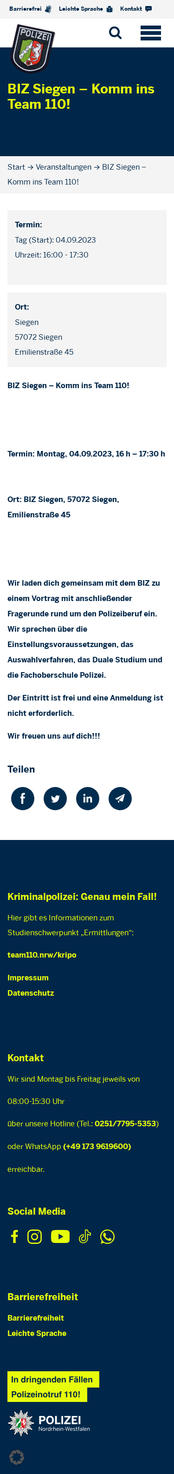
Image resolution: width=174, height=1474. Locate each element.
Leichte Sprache (81, 9)
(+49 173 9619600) (97, 1147)
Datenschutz (30, 993)
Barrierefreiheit (35, 1318)
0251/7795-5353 (125, 1124)
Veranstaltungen (63, 167)
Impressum (28, 978)
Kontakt (131, 9)
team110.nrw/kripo (42, 955)
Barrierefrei (26, 9)
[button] (16, 1457)
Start (16, 167)
